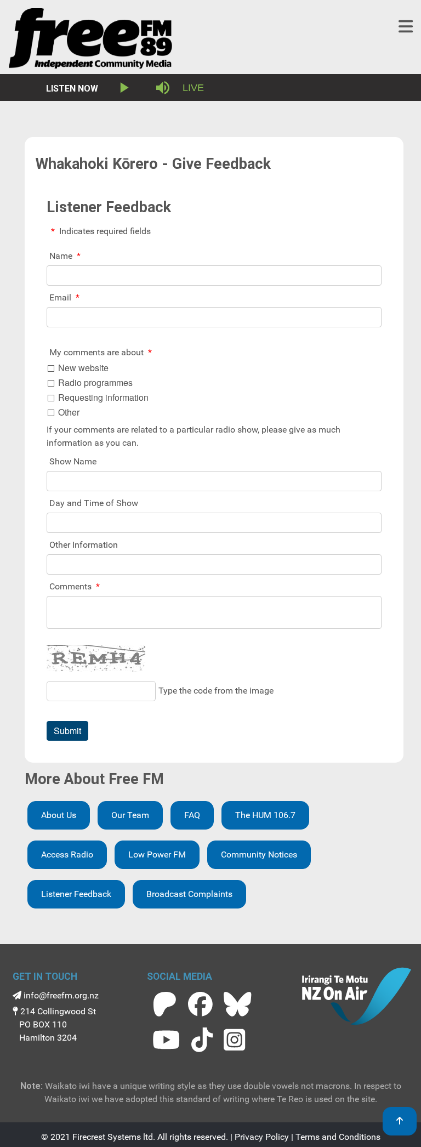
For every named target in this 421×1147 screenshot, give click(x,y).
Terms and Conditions (337, 1137)
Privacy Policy (262, 1137)
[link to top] (400, 1121)
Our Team (130, 815)
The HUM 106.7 (265, 815)
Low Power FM (157, 854)
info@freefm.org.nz (60, 995)
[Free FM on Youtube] (166, 1040)
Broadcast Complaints (189, 894)
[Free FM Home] (90, 40)
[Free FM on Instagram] (234, 1040)
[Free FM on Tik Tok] (202, 1040)
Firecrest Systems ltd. (113, 1137)
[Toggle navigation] (406, 26)
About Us (58, 815)
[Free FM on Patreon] (165, 1004)
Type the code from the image (216, 690)
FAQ (192, 815)
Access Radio (67, 854)
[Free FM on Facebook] (200, 1004)
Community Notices (259, 854)
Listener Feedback (76, 894)
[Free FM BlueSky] (237, 1004)
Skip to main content (215, 10)
